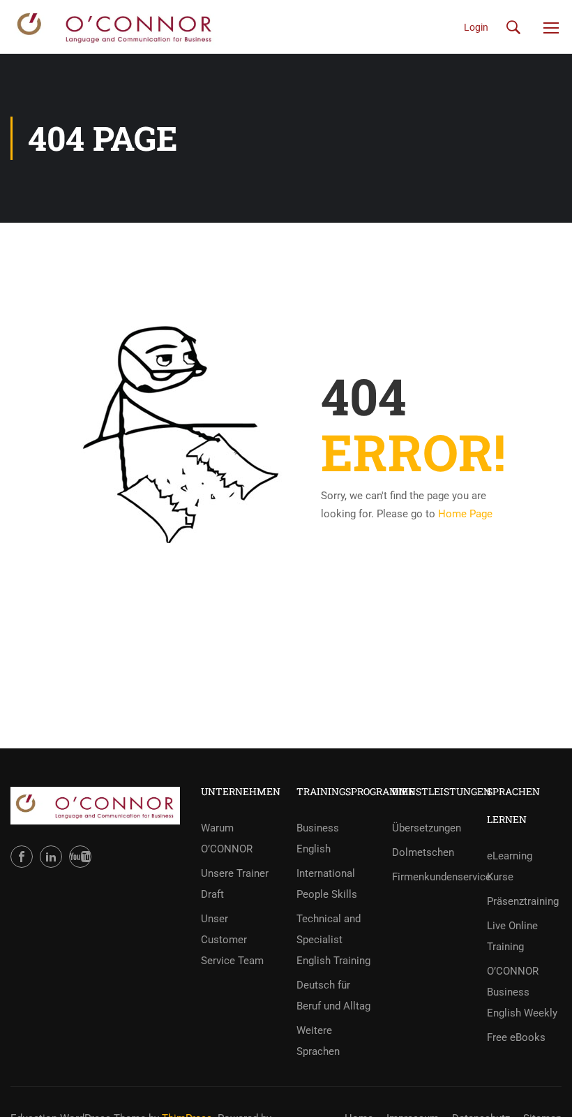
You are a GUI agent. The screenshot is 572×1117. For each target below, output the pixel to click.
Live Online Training (512, 936)
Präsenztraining (523, 901)
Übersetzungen (426, 828)
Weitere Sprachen (318, 1041)
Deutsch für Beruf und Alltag (333, 995)
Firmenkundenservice (429, 877)
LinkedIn (51, 856)
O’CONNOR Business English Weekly (522, 992)
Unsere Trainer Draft (235, 884)
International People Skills (326, 884)
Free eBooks (516, 1037)
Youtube (80, 856)
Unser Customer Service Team (232, 939)
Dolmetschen (423, 852)
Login (476, 27)
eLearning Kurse (509, 866)
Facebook (21, 856)
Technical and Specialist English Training (333, 939)
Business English (317, 838)
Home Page (465, 514)
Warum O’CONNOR (227, 838)
